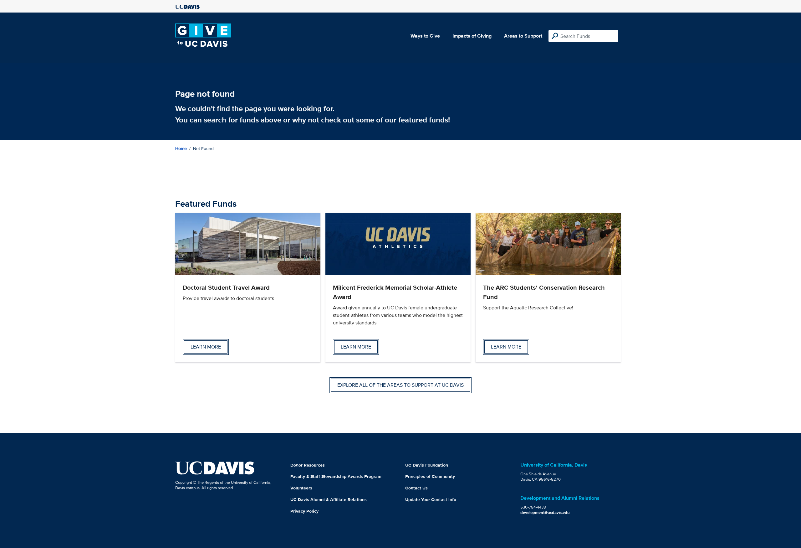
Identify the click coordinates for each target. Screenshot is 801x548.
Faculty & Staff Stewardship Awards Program (335, 476)
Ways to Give (425, 35)
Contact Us (416, 488)
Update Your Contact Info (430, 499)
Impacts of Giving (472, 35)
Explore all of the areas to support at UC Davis (400, 385)
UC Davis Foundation (426, 465)
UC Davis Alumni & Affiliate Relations (328, 499)
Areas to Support (523, 35)
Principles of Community (430, 476)
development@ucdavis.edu (545, 512)
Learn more (206, 346)
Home (181, 148)
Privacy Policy (304, 511)
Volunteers (301, 488)
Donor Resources (307, 465)
